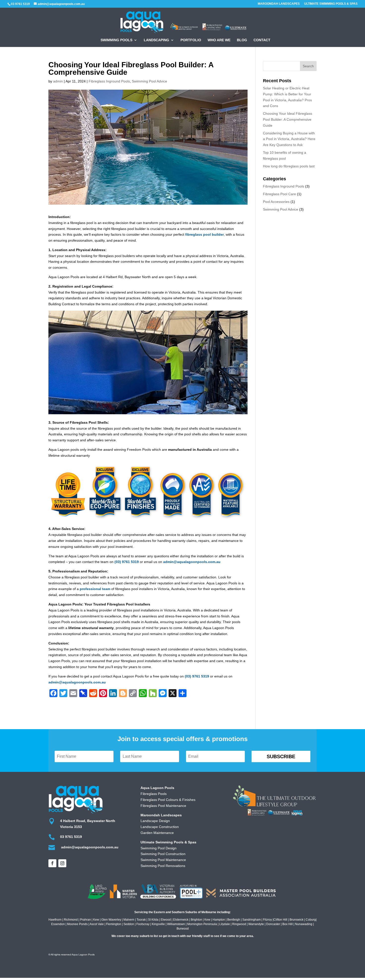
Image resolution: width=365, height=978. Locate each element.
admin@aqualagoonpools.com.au (191, 562)
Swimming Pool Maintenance (163, 860)
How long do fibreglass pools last (289, 166)
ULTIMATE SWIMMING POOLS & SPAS (331, 3)
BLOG (242, 40)
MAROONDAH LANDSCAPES (279, 3)
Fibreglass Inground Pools (109, 81)
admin (58, 81)
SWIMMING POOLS (116, 40)
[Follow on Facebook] (52, 863)
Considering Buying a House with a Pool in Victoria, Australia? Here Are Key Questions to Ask (289, 139)
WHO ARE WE (219, 40)
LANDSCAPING (156, 40)
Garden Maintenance (157, 833)
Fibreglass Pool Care (279, 194)
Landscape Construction (160, 827)
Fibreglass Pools (154, 794)
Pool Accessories (276, 202)
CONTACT (262, 40)
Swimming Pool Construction (163, 854)
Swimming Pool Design (159, 848)
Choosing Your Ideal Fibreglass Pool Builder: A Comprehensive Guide (287, 119)
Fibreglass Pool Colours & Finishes (168, 800)
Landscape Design (155, 821)
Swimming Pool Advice (149, 81)
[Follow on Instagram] (62, 863)
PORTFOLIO (191, 40)
